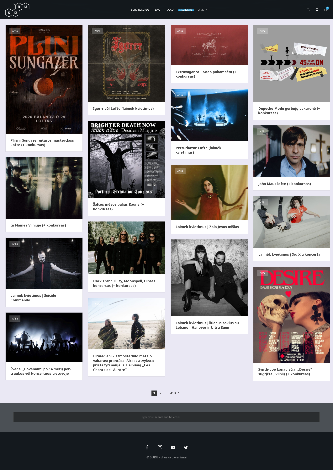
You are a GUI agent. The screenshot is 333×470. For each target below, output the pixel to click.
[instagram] (160, 447)
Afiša (15, 31)
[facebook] (147, 447)
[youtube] (173, 449)
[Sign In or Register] (317, 9)
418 (172, 393)
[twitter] (186, 447)
